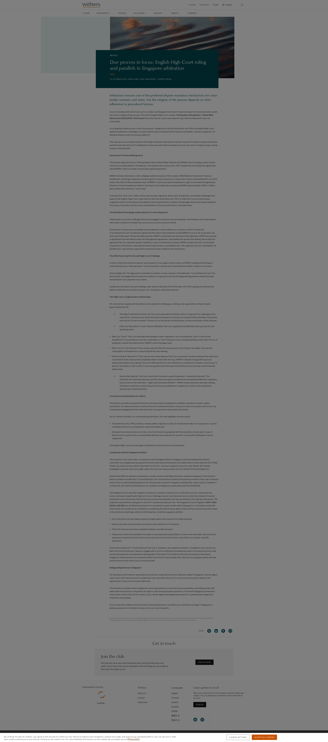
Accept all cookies (264, 737)
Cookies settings (238, 737)
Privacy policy (133, 739)
